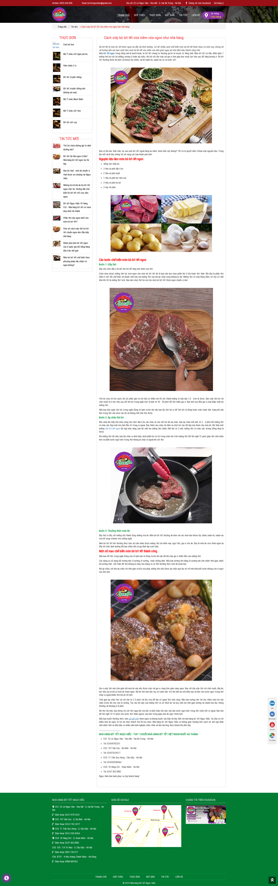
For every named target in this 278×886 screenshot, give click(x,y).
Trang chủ (123, 15)
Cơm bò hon (68, 44)
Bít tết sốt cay (70, 122)
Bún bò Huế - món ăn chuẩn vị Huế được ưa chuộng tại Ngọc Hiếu (77, 174)
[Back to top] (272, 880)
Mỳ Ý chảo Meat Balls (73, 99)
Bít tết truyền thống (72, 77)
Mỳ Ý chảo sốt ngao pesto (75, 54)
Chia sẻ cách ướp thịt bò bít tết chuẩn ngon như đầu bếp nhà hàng (76, 232)
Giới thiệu (139, 15)
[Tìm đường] (272, 735)
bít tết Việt (134, 718)
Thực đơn (134, 876)
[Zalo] (272, 703)
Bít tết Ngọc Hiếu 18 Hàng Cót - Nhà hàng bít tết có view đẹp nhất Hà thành (77, 207)
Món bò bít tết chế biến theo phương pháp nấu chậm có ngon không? (76, 261)
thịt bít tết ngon (112, 428)
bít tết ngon (109, 53)
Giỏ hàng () (219, 3)
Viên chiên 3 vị (69, 65)
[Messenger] (272, 713)
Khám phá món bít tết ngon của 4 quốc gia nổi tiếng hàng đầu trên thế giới (76, 247)
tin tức (165, 876)
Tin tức (183, 15)
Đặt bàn (169, 15)
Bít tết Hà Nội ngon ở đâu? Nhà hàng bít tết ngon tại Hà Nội (76, 160)
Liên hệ (196, 15)
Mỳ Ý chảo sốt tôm (72, 110)
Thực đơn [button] (155, 15)
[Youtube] (272, 724)
